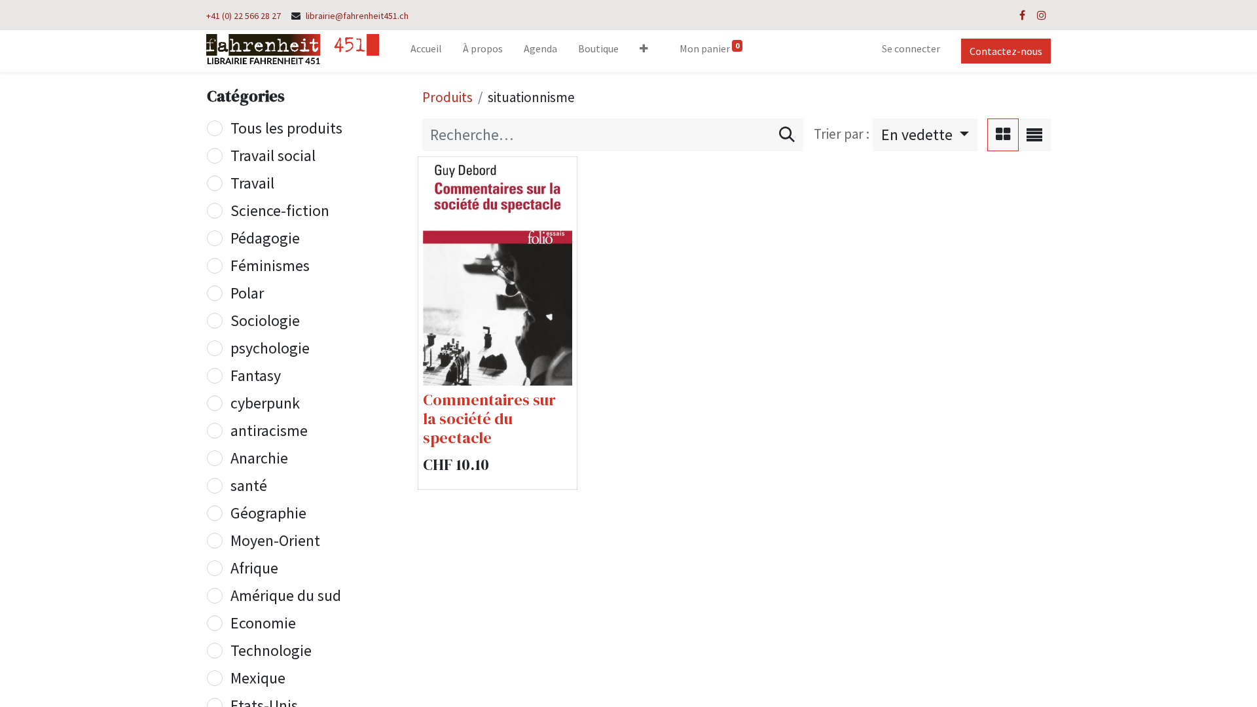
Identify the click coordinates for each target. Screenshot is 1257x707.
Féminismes (270, 265)
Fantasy (255, 375)
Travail (252, 183)
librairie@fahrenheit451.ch (357, 16)
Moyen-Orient (275, 540)
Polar (247, 293)
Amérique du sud (285, 595)
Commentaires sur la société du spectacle (489, 418)
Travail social (273, 155)
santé (248, 485)
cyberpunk (265, 403)
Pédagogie (265, 238)
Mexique (257, 678)
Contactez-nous (1006, 51)
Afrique (254, 568)
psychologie (270, 348)
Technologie (271, 650)
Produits (447, 97)
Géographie (268, 513)
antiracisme (269, 430)
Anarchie (259, 458)
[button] (644, 51)
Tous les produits (286, 128)
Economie (263, 623)
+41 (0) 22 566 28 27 (243, 16)
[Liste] (1034, 134)
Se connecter (911, 48)
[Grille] (1003, 134)
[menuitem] (426, 51)
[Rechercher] (787, 134)
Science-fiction (279, 210)
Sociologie (265, 320)
